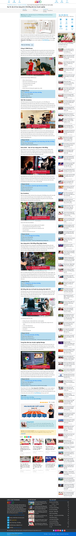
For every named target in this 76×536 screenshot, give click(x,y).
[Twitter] (62, 530)
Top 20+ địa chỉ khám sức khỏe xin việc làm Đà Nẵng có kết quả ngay (69, 214)
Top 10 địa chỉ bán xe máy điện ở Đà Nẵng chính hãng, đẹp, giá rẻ (69, 324)
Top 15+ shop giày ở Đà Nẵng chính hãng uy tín (68, 182)
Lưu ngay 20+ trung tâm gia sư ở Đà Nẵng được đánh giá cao (69, 330)
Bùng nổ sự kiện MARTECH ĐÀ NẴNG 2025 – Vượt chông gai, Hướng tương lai (69, 344)
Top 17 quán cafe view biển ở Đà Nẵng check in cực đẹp (69, 176)
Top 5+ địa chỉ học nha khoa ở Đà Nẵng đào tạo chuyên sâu (69, 389)
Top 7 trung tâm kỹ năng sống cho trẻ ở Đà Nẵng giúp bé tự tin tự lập (25, 448)
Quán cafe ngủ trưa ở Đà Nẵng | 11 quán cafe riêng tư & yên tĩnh (69, 57)
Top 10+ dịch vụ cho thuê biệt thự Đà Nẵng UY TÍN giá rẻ (69, 337)
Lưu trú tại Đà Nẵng (59, 521)
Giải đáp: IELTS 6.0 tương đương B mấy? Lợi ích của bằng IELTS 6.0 (69, 376)
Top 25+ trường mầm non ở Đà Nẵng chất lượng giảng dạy (69, 303)
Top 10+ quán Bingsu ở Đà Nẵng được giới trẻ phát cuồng (69, 220)
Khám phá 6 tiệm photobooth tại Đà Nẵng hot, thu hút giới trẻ (69, 83)
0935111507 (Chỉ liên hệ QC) (18, 517)
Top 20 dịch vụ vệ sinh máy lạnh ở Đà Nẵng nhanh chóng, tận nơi (69, 145)
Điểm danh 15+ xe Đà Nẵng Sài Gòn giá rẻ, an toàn (69, 246)
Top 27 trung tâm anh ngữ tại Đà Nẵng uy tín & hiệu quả (69, 76)
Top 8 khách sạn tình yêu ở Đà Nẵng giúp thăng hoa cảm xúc (69, 132)
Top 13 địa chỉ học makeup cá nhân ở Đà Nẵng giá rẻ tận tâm (50, 448)
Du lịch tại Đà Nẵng (59, 509)
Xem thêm (20, 512)
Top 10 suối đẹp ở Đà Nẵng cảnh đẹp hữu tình (69, 126)
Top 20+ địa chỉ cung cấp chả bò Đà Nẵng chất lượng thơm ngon (69, 402)
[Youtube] (60, 530)
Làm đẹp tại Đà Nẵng (59, 519)
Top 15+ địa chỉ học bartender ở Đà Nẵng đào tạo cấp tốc (69, 395)
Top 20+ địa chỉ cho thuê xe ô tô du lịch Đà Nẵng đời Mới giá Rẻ (69, 408)
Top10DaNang (10, 4)
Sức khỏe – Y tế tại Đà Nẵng (59, 524)
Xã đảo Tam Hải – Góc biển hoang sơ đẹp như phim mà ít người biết (68, 207)
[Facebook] (54, 530)
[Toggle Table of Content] (31, 45)
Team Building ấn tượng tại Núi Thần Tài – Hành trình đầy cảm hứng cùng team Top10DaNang (69, 316)
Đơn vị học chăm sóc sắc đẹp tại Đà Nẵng (31, 398)
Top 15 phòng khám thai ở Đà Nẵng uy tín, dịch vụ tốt (69, 170)
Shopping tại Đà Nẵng (59, 523)
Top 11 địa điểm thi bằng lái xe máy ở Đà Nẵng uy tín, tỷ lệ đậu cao (25, 466)
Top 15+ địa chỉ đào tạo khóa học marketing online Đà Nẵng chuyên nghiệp (69, 358)
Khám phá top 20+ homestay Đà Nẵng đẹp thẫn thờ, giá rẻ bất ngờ (69, 442)
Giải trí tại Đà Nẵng (59, 513)
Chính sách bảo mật (20, 515)
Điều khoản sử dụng (11, 515)
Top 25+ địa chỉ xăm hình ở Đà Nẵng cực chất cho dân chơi (65, 44)
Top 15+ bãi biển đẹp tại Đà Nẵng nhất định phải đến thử (69, 467)
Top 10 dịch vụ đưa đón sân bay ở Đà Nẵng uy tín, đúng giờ (69, 277)
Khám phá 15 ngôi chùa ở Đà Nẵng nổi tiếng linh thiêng (69, 284)
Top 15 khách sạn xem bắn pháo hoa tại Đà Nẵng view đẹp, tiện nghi (69, 164)
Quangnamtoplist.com (15, 534)
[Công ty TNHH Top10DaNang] (38, 1)
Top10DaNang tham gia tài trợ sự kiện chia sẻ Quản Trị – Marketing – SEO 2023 (69, 428)
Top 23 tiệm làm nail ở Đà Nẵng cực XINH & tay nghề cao (69, 63)
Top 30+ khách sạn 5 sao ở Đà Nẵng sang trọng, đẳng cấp (69, 240)
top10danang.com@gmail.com (16, 525)
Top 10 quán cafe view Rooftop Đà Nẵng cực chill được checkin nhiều (69, 201)
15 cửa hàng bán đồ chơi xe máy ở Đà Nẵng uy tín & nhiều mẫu (69, 109)
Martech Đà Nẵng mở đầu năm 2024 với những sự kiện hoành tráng (69, 351)
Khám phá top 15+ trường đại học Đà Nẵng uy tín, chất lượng (69, 421)
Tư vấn (59, 526)
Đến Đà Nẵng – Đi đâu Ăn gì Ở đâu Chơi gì (69, 448)
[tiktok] (58, 530)
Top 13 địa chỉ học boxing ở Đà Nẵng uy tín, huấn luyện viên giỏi (37, 466)
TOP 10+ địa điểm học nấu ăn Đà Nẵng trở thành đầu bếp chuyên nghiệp (69, 364)
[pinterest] (65, 530)
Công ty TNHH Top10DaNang (17, 533)
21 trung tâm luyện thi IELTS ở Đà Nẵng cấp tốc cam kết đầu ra (50, 465)
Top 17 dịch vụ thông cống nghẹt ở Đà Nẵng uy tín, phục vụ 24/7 (69, 89)
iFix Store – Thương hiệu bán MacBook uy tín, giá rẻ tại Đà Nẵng (69, 473)
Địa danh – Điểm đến (59, 511)
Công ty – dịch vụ (59, 505)
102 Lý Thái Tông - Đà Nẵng (15, 522)
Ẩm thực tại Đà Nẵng (59, 502)
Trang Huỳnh (35, 10)
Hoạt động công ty (59, 517)
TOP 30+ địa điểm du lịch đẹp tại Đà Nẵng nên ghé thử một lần (69, 227)
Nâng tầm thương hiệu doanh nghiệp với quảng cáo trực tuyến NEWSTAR (69, 460)
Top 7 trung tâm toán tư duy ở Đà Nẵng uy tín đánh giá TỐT (37, 448)
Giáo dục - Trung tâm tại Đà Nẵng (19, 4)
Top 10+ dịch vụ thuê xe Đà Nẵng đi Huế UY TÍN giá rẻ (69, 370)
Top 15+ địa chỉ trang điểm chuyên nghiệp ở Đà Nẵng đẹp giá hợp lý (69, 253)
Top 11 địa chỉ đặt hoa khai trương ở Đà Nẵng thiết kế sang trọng (69, 102)
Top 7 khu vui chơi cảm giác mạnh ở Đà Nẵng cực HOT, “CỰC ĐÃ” (69, 194)
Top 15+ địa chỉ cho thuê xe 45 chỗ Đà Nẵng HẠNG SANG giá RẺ (69, 415)
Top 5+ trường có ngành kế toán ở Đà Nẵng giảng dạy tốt (69, 271)
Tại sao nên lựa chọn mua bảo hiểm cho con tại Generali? (69, 435)
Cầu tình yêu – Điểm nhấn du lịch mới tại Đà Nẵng (69, 265)
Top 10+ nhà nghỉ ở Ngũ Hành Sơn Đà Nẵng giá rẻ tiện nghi (69, 96)
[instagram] (56, 530)
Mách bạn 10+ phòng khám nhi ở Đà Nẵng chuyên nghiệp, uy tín (68, 139)
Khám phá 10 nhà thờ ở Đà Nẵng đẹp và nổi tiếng (69, 115)
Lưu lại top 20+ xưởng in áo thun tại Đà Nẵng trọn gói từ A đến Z (69, 454)
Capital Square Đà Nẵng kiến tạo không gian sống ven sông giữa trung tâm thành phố (69, 486)
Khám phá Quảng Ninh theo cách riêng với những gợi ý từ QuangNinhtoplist (69, 480)
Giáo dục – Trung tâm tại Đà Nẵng (59, 515)
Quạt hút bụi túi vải (17, 527)
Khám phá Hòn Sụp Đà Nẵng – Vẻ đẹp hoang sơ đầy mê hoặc (69, 297)
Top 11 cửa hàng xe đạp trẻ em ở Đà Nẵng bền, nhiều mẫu (68, 151)
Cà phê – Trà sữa (60, 504)
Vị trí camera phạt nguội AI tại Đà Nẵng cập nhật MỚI (69, 233)
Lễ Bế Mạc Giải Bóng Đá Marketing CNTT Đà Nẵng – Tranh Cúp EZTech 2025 (69, 259)
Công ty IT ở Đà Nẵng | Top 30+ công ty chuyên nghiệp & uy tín (68, 120)
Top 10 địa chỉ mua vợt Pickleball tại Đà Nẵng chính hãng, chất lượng (68, 290)
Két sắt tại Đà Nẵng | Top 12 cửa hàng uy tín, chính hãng (69, 70)
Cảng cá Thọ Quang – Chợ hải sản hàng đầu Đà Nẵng (69, 382)
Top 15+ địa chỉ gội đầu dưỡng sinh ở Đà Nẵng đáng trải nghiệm (68, 310)
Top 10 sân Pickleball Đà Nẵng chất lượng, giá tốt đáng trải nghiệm (69, 158)
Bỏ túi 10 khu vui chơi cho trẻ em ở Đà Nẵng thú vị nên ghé (69, 188)
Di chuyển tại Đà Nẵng (59, 507)
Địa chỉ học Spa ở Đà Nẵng (28, 397)
